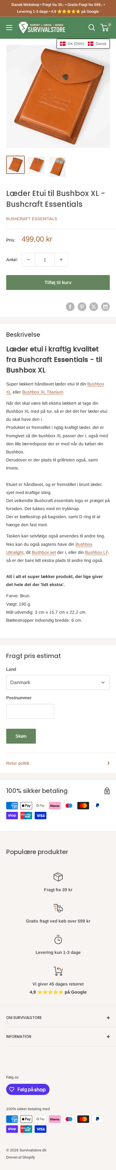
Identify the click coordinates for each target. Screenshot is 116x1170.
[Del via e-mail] (105, 306)
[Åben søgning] (91, 27)
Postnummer (19, 697)
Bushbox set (44, 552)
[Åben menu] (9, 27)
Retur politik (17, 763)
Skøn (21, 736)
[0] (105, 27)
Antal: (12, 259)
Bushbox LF (96, 552)
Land (11, 669)
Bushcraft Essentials (31, 218)
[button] (83, 43)
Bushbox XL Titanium (42, 391)
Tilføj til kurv (58, 282)
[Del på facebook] (70, 306)
